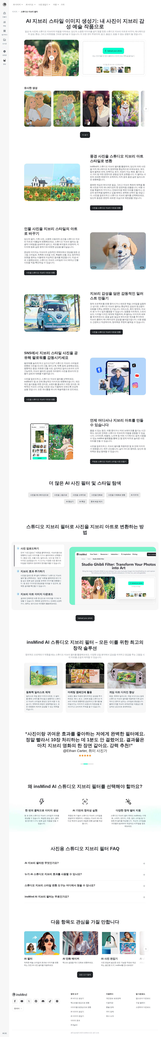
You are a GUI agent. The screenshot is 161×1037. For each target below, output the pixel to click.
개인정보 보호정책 (113, 998)
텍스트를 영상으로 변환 (80, 1003)
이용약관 (109, 1003)
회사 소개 (110, 1016)
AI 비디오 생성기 (77, 998)
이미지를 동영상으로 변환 (81, 1007)
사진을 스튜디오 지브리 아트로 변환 (106, 208)
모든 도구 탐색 (85, 975)
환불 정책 (110, 1007)
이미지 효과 (75, 1020)
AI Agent (74, 1025)
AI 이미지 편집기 (77, 1016)
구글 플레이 (140, 1003)
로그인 (5, 1033)
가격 (61, 5)
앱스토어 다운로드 (143, 998)
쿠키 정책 (110, 1012)
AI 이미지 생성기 (77, 1012)
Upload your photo (85, 618)
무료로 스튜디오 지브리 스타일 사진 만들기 (109, 462)
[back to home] (4, 4)
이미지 (14, 12)
